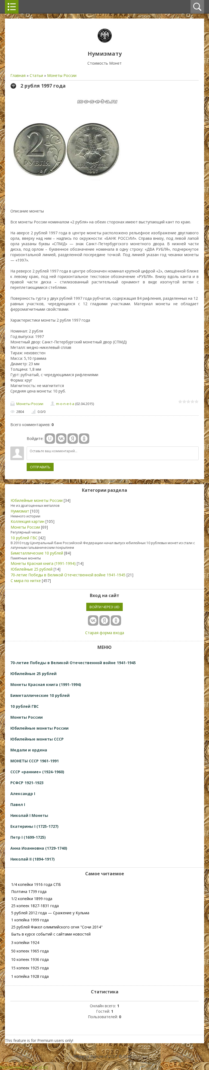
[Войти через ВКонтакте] (61, 438)
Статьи (36, 75)
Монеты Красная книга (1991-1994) (43, 563)
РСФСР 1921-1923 (27, 782)
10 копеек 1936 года (30, 959)
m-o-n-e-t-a (65, 403)
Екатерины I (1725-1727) (34, 826)
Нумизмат (20, 511)
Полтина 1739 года (29, 891)
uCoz (43, 1067)
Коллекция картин (27, 521)
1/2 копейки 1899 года (31, 898)
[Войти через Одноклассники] (84, 438)
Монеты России (61, 75)
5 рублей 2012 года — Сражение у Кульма (50, 912)
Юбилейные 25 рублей (32, 569)
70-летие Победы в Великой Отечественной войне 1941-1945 (68, 574)
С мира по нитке (26, 580)
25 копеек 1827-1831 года (35, 905)
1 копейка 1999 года (30, 919)
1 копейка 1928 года (30, 976)
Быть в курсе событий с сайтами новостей (51, 934)
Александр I (22, 793)
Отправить (40, 466)
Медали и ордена (28, 750)
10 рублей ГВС (24, 537)
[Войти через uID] (50, 438)
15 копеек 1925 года (30, 967)
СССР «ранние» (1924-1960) (37, 771)
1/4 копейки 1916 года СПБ (36, 884)
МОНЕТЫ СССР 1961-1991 (34, 760)
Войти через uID (104, 606)
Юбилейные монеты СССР (37, 739)
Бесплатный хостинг (19, 1067)
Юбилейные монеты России (37, 500)
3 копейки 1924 (25, 942)
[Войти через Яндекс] (72, 438)
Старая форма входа (104, 632)
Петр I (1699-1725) (28, 837)
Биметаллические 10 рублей (37, 553)
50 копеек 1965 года (30, 951)
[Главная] (104, 41)
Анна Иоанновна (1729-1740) (38, 848)
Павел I (17, 804)
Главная (18, 75)
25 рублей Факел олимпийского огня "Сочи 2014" (57, 927)
